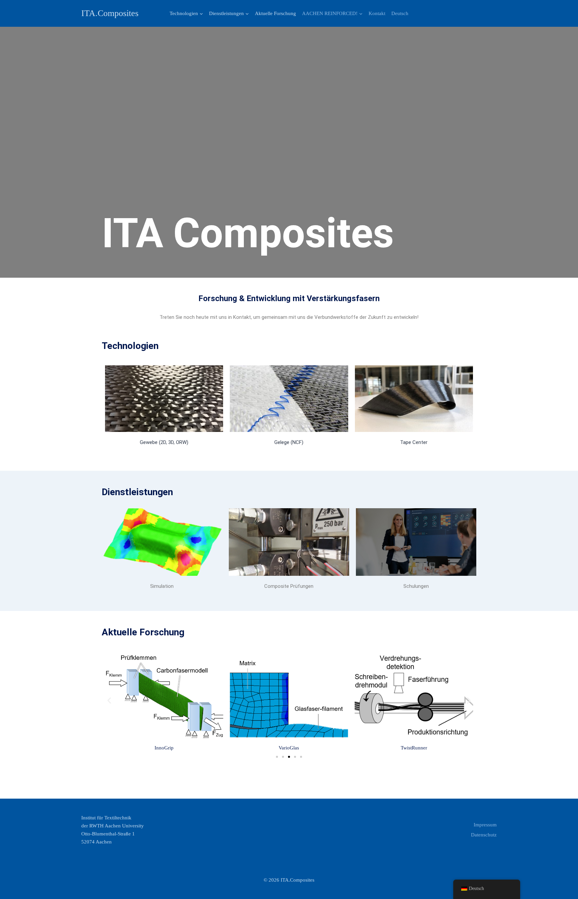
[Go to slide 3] (289, 757)
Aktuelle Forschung (275, 13)
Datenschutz (484, 834)
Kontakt (377, 13)
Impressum (485, 824)
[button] (201, 13)
